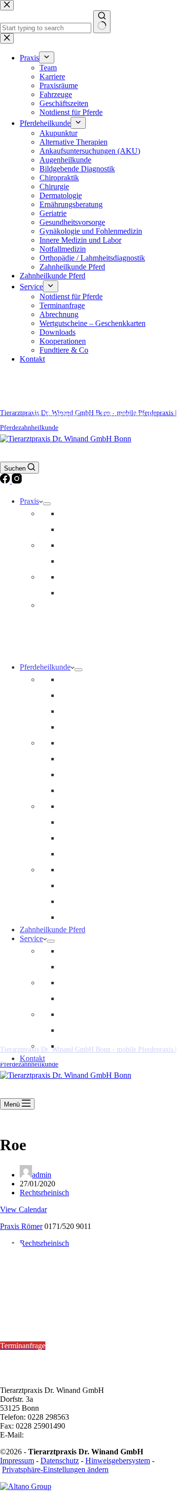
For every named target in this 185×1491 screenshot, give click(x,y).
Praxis (29, 501)
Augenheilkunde (85, 869)
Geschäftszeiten (83, 577)
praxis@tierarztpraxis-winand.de (76, 1435)
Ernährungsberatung (90, 854)
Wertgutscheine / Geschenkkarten (111, 998)
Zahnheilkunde (82, 711)
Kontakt (32, 1058)
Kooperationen (82, 1030)
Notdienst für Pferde (90, 951)
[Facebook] (6, 481)
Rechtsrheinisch (44, 1192)
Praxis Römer (21, 1226)
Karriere (72, 529)
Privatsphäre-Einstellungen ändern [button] (55, 1469)
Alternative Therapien (93, 790)
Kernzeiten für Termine (39, 1319)
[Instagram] (17, 481)
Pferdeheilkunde (45, 667)
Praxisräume (78, 545)
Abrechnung (78, 982)
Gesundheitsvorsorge (92, 679)
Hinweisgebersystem (117, 1460)
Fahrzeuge (75, 561)
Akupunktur (78, 774)
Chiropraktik (79, 758)
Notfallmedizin (82, 695)
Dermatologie (80, 838)
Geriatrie (72, 822)
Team (67, 513)
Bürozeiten (18, 1354)
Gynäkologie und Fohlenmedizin (110, 917)
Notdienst (74, 592)
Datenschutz (59, 1460)
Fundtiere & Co (83, 1046)
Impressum (17, 1460)
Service (31, 938)
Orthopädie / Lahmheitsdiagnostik (112, 743)
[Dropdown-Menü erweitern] (47, 503)
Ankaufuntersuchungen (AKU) (108, 885)
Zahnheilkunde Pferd (52, 929)
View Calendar (23, 1209)
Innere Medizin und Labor (100, 806)
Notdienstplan (54, 1305)
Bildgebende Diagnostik (97, 727)
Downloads (77, 1014)
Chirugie (72, 901)
